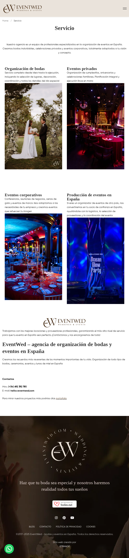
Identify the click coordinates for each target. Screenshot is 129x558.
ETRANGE (64, 546)
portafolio (61, 398)
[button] (9, 549)
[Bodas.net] (64, 502)
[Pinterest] (64, 517)
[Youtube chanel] (72, 517)
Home (5, 21)
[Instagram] (56, 517)
